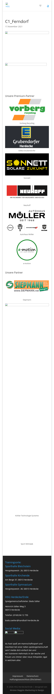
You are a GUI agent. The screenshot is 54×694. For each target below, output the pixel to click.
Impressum (17, 676)
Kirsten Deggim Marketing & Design (27, 690)
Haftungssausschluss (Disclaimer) (25, 679)
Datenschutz (32, 676)
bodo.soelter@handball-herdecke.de (22, 620)
